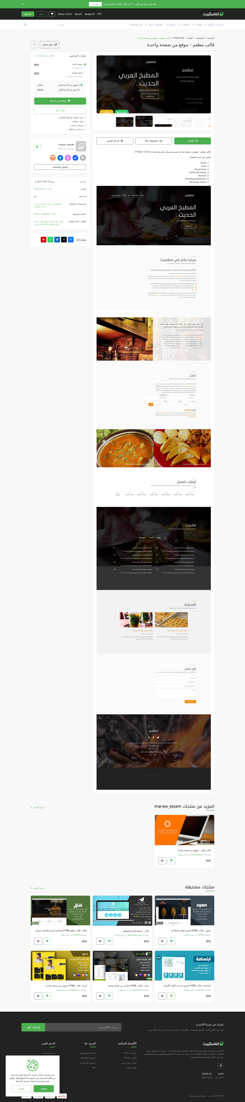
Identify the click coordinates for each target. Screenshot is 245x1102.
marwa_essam (197, 854)
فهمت (44, 1088)
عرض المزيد (38, 807)
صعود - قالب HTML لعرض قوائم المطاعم (191, 930)
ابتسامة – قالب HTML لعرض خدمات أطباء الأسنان (187, 985)
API (94, 1067)
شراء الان (60, 110)
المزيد (21, 1088)
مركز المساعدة (48, 1053)
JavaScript (46, 214)
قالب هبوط (48, 221)
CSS (54, 214)
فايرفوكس (57, 204)
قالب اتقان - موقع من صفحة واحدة (194, 850)
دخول (41, 14)
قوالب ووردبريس (129, 1062)
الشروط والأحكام (88, 1057)
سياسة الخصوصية (88, 1053)
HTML (37, 214)
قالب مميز (39, 224)
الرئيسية (210, 38)
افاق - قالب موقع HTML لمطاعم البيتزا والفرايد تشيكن (61, 930)
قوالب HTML (130, 1057)
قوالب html (48, 224)
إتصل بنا (95, 4)
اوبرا (37, 204)
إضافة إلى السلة (58, 101)
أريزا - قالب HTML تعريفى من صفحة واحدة (66, 985)
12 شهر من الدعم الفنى (69, 89)
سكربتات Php (130, 1053)
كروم (49, 204)
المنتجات (200, 38)
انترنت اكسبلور (40, 206)
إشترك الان (33, 1027)
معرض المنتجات (60, 167)
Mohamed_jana (135, 935)
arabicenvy (136, 990)
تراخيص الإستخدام (88, 1062)
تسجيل (27, 14)
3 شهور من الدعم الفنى (69, 85)
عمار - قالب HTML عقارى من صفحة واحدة (128, 985)
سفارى (43, 204)
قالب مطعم (58, 221)
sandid (201, 935)
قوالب (190, 38)
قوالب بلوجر (131, 1067)
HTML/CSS (178, 38)
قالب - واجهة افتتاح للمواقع (136, 930)
